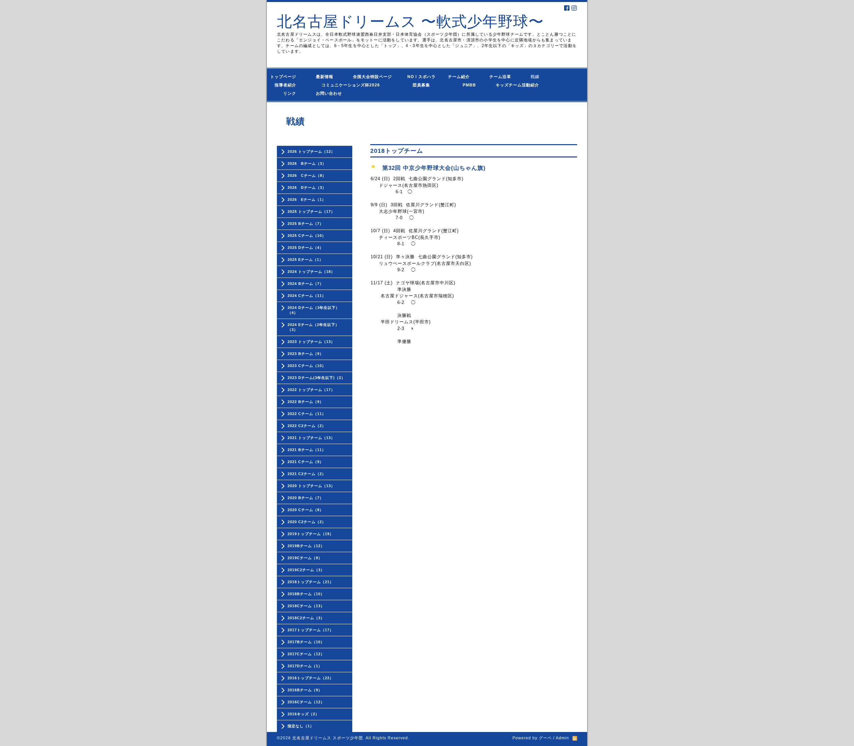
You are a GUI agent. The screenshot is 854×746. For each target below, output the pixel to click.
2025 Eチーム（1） (305, 260)
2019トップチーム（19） (311, 534)
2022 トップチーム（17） (311, 390)
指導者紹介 (287, 85)
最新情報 (327, 76)
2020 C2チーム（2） (307, 522)
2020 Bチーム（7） (306, 498)
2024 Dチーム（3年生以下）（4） (314, 310)
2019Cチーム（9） (305, 558)
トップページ (287, 76)
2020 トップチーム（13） (311, 486)
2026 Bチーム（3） (307, 163)
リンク (289, 93)
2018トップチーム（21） (311, 582)
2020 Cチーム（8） (306, 510)
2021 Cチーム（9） (306, 462)
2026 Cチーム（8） (307, 175)
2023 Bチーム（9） (306, 354)
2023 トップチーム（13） (311, 342)
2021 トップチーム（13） (311, 438)
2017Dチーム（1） (305, 666)
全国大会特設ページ (375, 76)
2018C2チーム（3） (306, 618)
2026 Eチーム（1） (307, 200)
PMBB (463, 85)
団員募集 (415, 85)
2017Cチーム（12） (306, 654)
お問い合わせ (335, 93)
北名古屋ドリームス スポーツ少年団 (327, 738)
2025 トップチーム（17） (311, 212)
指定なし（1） (301, 726)
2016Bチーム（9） (305, 690)
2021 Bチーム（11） (307, 450)
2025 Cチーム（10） (307, 236)
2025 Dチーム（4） (306, 248)
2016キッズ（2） (303, 714)
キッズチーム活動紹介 (517, 85)
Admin (562, 738)
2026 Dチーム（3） (307, 187)
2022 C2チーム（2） (307, 426)
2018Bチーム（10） (306, 594)
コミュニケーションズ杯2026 (346, 85)
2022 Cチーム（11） (307, 414)
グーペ (545, 738)
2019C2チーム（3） (306, 570)
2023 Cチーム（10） (307, 366)
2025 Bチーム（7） (306, 224)
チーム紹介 (460, 76)
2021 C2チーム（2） (307, 474)
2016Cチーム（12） (306, 702)
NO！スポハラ (421, 76)
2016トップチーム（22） (311, 678)
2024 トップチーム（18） (311, 272)
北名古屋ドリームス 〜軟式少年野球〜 (410, 21)
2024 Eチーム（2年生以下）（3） (313, 327)
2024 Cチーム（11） (307, 296)
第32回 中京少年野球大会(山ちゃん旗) (434, 168)
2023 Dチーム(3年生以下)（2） (316, 378)
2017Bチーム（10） (306, 642)
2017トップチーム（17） (311, 630)
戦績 (537, 76)
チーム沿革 (502, 76)
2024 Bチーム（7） (306, 284)
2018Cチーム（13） (306, 606)
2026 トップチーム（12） (311, 151)
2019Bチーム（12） (306, 546)
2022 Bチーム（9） (306, 402)
